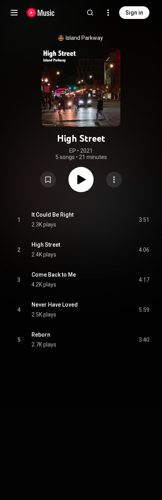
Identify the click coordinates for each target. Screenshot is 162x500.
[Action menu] (114, 179)
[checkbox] (144, 220)
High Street (45, 245)
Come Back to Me (53, 275)
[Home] (41, 12)
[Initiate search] (90, 12)
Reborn (40, 334)
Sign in (134, 12)
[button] (48, 179)
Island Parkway (84, 38)
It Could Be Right (52, 215)
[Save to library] (48, 179)
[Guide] (14, 12)
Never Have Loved (54, 304)
